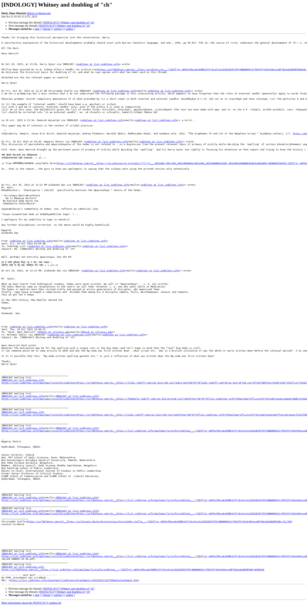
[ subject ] (58, 28)
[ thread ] (47, 28)
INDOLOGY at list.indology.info (22, 380)
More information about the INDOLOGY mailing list (31, 602)
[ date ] (37, 28)
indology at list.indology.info (98, 64)
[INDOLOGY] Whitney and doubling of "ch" (69, 22)
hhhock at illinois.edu (39, 13)
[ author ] (69, 28)
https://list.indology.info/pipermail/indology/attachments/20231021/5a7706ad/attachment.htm (74, 580)
